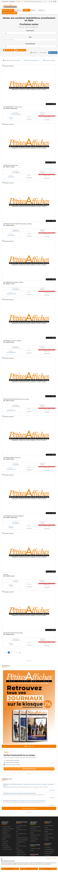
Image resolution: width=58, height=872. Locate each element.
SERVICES (33, 10)
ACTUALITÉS (18, 10)
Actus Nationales (49, 851)
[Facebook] (51, 1)
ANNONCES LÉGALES (7, 10)
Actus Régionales (49, 849)
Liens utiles (5, 841)
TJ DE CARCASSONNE (15, 114)
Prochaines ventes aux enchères (12, 60)
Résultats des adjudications (32, 60)
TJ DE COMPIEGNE (16, 172)
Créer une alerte (10, 50)
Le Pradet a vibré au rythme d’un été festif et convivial (22, 793)
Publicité (5, 832)
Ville (30, 37)
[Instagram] (55, 1)
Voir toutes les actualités (29, 808)
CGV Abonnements (7, 849)
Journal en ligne (7, 826)
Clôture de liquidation (22, 839)
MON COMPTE (5, 1)
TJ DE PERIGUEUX (15, 230)
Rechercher (53, 52)
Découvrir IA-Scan (29, 769)
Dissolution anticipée (22, 837)
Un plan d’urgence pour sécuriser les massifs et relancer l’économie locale (27, 800)
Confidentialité (6, 847)
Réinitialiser (34, 52)
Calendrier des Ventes (49, 60)
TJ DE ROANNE (15, 464)
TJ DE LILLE (15, 581)
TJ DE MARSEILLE (15, 523)
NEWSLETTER (20, 1)
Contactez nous (7, 834)
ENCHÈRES (25, 10)
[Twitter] (49, 1)
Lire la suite (52, 790)
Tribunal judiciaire (30, 43)
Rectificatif (20, 850)
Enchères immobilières (32, 27)
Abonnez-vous (29, 746)
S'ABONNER (12, 1)
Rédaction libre (21, 852)
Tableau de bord (21, 50)
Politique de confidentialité (51, 858)
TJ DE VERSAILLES (15, 640)
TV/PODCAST (41, 10)
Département (30, 30)
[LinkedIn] (53, 1)
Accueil (22, 27)
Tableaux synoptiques (8, 828)
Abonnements (6, 830)
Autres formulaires (21, 854)
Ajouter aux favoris (9, 66)
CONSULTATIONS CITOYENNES (9, 12)
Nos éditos (48, 847)
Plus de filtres (43, 52)
